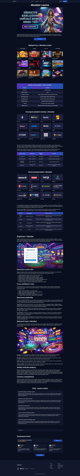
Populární (21, 48)
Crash (45, 48)
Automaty (56, 48)
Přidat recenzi (58, 440)
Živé (33, 48)
